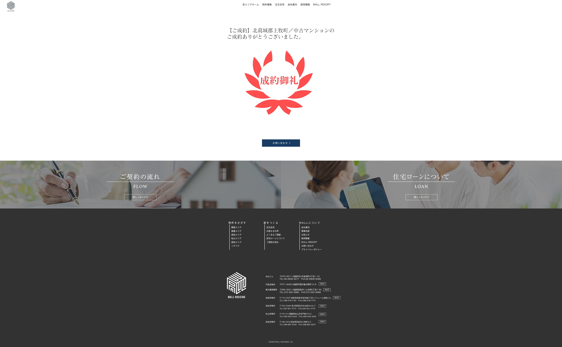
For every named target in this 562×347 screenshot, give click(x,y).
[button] (251, 4)
